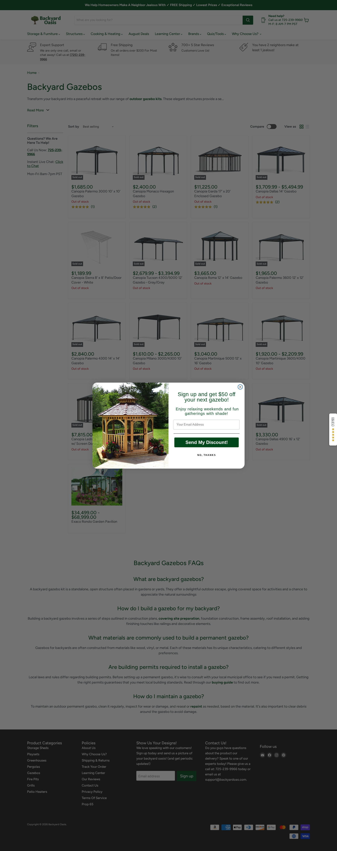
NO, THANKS (206, 455)
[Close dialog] (240, 387)
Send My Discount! (206, 442)
